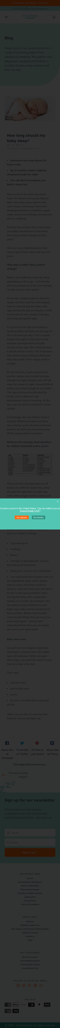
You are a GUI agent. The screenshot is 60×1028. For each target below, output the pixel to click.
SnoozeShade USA (29, 510)
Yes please (21, 517)
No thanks (39, 517)
